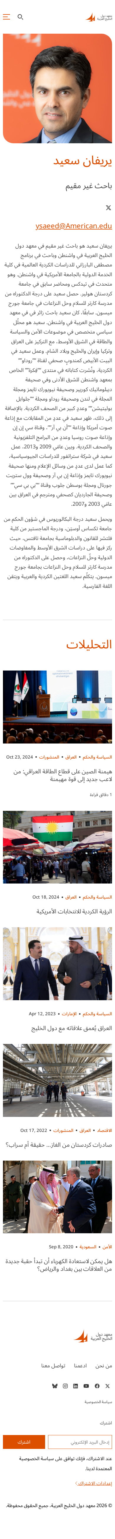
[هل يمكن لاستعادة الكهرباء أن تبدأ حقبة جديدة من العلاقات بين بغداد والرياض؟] (57, 1197)
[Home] (57, 1336)
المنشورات (49, 757)
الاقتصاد (104, 1130)
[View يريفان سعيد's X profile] (108, 207)
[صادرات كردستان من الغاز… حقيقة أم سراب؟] (57, 1080)
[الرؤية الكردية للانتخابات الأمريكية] (57, 847)
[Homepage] (98, 17)
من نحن (104, 1365)
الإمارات (69, 1014)
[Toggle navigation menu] (6, 16)
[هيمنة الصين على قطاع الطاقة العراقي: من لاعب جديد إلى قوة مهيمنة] (57, 707)
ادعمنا (80, 1365)
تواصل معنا (53, 1365)
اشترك (24, 1442)
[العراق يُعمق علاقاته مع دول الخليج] (57, 963)
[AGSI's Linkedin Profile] (75, 1386)
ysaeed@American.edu (74, 226)
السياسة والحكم (97, 757)
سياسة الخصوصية (98, 1402)
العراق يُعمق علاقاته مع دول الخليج (72, 1028)
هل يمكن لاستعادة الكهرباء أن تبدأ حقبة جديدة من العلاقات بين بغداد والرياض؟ (59, 1265)
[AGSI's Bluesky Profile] (54, 1386)
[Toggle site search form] (20, 17)
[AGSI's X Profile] (107, 1386)
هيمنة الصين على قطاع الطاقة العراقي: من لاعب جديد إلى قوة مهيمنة (63, 775)
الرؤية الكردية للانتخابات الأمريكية (74, 911)
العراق (71, 757)
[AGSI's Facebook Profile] (96, 1386)
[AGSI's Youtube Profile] (86, 1386)
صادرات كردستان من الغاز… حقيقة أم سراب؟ (59, 1145)
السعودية (88, 1247)
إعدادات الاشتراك (94, 1483)
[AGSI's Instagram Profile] (65, 1386)
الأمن (107, 1247)
